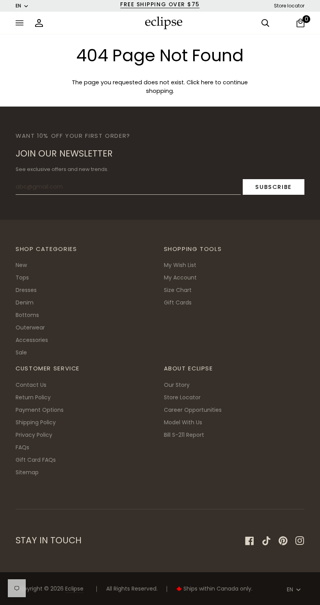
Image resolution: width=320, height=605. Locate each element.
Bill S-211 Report (184, 435)
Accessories (32, 340)
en (18, 5)
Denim (25, 302)
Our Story (177, 385)
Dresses (26, 290)
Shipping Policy (36, 422)
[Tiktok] (266, 540)
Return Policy (33, 397)
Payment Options (40, 410)
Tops (22, 277)
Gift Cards (178, 302)
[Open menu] (21, 23)
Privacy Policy (34, 435)
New (21, 265)
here (207, 82)
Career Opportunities (193, 410)
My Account (180, 277)
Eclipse (74, 589)
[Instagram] (299, 540)
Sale (21, 352)
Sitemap (27, 472)
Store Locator (182, 397)
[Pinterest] (283, 540)
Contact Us (31, 385)
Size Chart (178, 290)
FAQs (22, 447)
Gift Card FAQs (36, 460)
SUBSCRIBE (273, 187)
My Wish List (180, 265)
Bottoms (27, 315)
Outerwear (30, 327)
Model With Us (183, 422)
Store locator (289, 5)
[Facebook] (249, 540)
